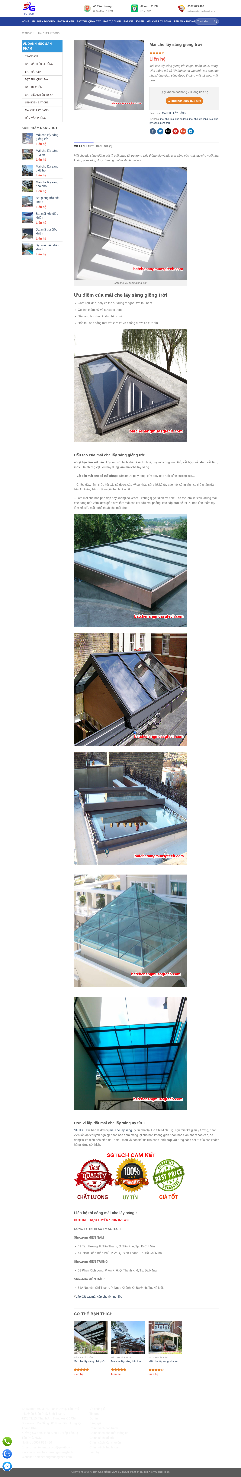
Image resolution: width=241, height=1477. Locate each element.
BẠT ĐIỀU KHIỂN (134, 21)
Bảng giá (95, 1423)
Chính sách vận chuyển (105, 1442)
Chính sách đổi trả (101, 1437)
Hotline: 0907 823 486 (185, 100)
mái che (164, 119)
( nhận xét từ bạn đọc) (164, 53)
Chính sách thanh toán (104, 1447)
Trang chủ (28, 33)
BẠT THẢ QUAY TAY (89, 21)
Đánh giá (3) (104, 146)
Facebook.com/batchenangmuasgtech (47, 1452)
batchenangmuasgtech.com (53, 1457)
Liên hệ (94, 1452)
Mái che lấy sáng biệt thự (126, 1361)
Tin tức (94, 1413)
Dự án (93, 1418)
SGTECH (80, 1130)
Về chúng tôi (97, 1408)
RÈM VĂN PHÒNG (184, 21)
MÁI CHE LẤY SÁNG (159, 21)
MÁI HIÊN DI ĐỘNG (43, 21)
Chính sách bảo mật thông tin (108, 1433)
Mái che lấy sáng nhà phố (89, 1361)
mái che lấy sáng (198, 119)
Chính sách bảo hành (103, 1428)
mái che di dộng (179, 119)
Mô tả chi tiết (84, 146)
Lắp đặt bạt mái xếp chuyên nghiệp (99, 1296)
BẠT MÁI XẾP (65, 21)
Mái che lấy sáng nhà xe (163, 1361)
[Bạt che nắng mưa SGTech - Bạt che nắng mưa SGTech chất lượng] (50, 8)
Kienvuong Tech (159, 1471)
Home (25, 21)
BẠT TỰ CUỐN (112, 21)
